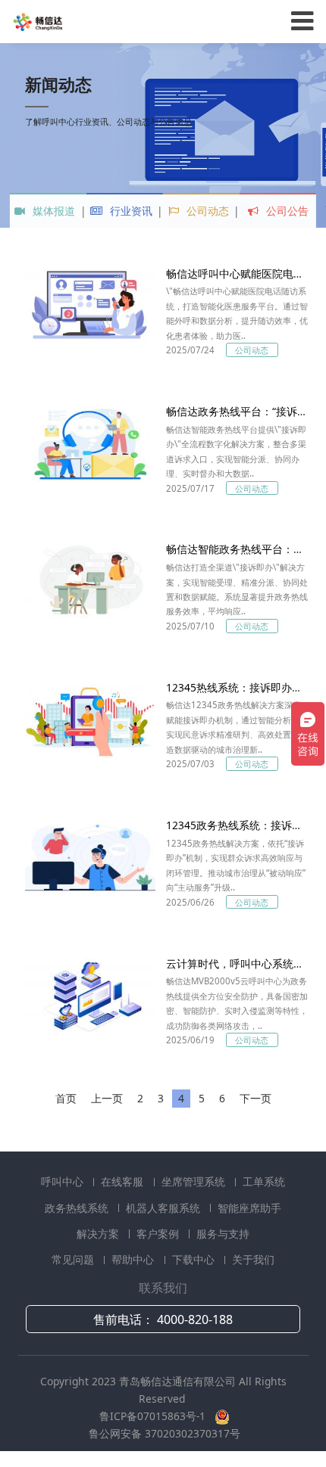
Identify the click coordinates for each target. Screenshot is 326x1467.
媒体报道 (52, 211)
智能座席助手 (249, 1208)
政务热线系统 (78, 1208)
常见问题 (74, 1259)
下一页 (255, 1098)
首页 (66, 1098)
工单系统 (264, 1181)
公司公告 (286, 211)
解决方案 (99, 1233)
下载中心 (195, 1259)
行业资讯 (129, 211)
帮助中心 (134, 1259)
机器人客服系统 (164, 1208)
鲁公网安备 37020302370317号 (164, 1433)
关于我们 (253, 1259)
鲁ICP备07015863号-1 (153, 1416)
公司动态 (206, 211)
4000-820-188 (195, 1319)
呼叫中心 (63, 1181)
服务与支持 (222, 1233)
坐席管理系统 (194, 1181)
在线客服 (123, 1181)
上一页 (107, 1098)
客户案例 (159, 1233)
